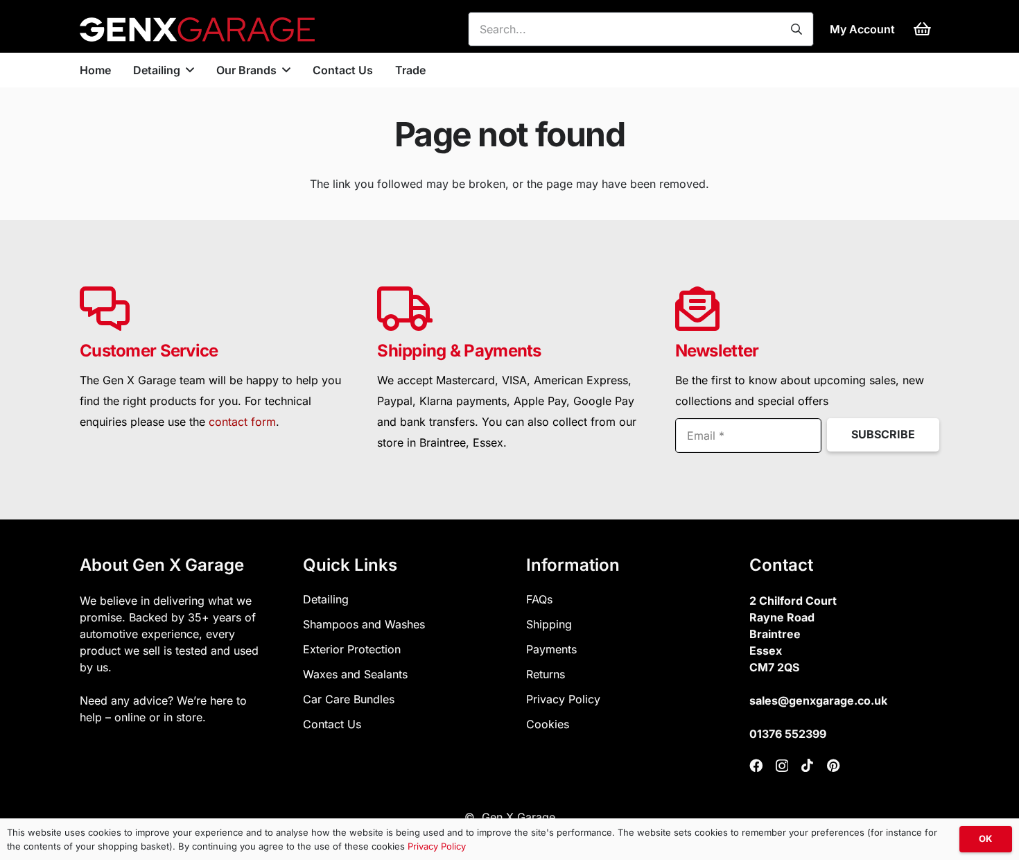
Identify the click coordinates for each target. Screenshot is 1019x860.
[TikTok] (807, 765)
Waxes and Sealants (355, 674)
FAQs (539, 599)
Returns (545, 674)
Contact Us (332, 724)
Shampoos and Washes (364, 624)
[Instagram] (782, 766)
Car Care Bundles (348, 699)
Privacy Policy (563, 699)
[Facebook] (756, 765)
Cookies (547, 724)
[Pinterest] (833, 765)
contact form (242, 422)
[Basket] (922, 29)
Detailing (326, 599)
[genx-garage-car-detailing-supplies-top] (197, 29)
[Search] (796, 29)
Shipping (549, 624)
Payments (551, 649)
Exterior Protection (352, 649)
